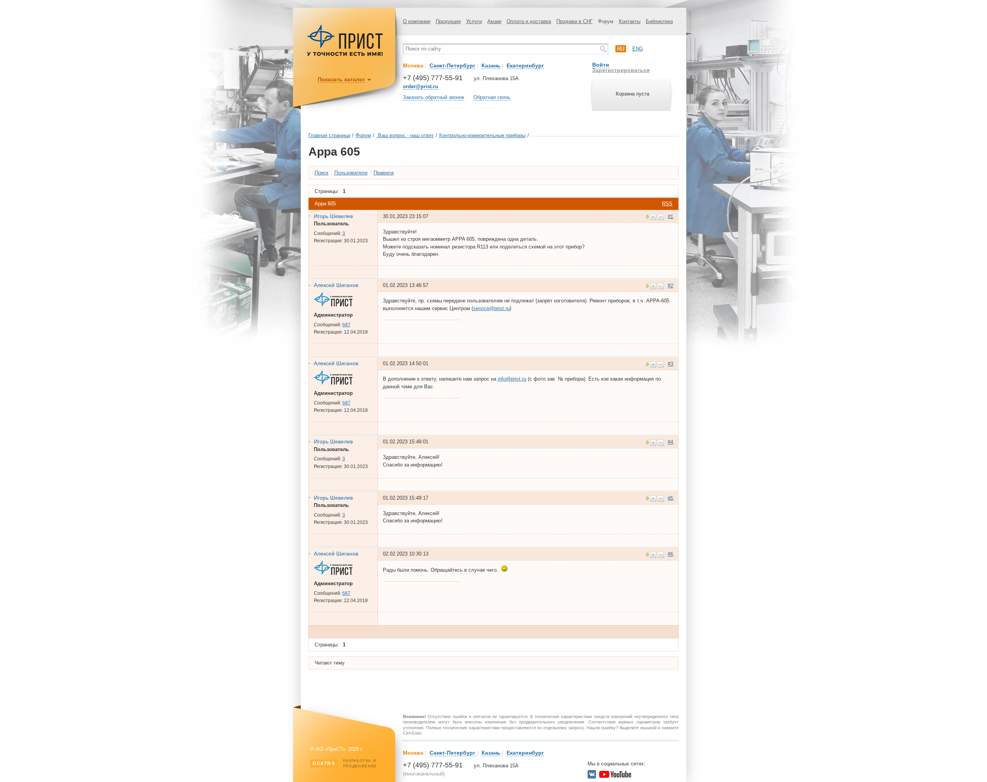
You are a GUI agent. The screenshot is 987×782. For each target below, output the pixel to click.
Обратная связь (491, 97)
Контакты (629, 21)
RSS (667, 203)
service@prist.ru (491, 308)
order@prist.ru (420, 86)
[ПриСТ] (345, 55)
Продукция (448, 21)
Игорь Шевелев (333, 216)
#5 (670, 498)
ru (620, 49)
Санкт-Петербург (452, 65)
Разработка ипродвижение (345, 763)
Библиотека (659, 21)
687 (346, 324)
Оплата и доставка (529, 21)
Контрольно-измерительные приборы (482, 135)
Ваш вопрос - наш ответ (405, 135)
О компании (416, 21)
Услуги (474, 21)
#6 (670, 554)
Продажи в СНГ (574, 21)
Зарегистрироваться (621, 70)
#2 (670, 286)
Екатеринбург (525, 65)
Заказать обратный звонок (433, 97)
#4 (670, 442)
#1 (670, 216)
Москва (413, 65)
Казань (491, 65)
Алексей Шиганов (336, 285)
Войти (600, 65)
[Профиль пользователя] (336, 305)
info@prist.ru (512, 379)
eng (637, 49)
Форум (605, 21)
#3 (670, 364)
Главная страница (329, 135)
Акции (494, 21)
